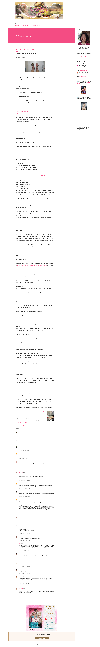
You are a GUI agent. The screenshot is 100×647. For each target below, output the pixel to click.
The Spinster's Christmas (21, 422)
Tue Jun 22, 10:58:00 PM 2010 (24, 513)
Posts (79, 120)
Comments (81, 122)
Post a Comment (19, 596)
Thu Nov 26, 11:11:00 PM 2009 (24, 496)
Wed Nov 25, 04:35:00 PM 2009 (24, 488)
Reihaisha (20, 453)
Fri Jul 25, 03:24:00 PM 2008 (24, 443)
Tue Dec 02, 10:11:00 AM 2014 (24, 550)
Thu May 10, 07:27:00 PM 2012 (24, 540)
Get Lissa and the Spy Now (42, 638)
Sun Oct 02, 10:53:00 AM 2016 (24, 566)
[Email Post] (23, 425)
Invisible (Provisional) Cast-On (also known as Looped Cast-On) (32, 265)
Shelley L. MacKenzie (22, 446)
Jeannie (20, 483)
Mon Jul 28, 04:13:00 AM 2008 (24, 480)
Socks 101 (18, 104)
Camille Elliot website (36, 25)
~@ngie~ (20, 576)
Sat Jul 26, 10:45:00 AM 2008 (24, 458)
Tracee (20, 432)
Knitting (61, 54)
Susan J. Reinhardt (22, 461)
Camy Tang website (25, 25)
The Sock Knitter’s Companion (23, 109)
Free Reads (17, 25)
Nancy (20, 543)
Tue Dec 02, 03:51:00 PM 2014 (24, 559)
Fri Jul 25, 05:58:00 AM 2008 (24, 436)
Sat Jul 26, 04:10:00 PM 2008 (24, 468)
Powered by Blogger (42, 644)
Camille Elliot (84, 56)
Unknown (20, 440)
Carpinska (20, 563)
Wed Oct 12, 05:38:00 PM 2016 (24, 573)
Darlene (20, 525)
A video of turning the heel (22, 111)
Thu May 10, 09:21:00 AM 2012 (24, 533)
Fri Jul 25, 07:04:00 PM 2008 (24, 450)
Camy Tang (21, 472)
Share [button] (61, 48)
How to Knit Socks (20, 107)
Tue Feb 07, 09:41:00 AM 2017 (24, 594)
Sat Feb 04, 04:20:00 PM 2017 (24, 584)
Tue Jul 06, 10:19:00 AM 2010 (24, 521)
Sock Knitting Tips (20, 113)
